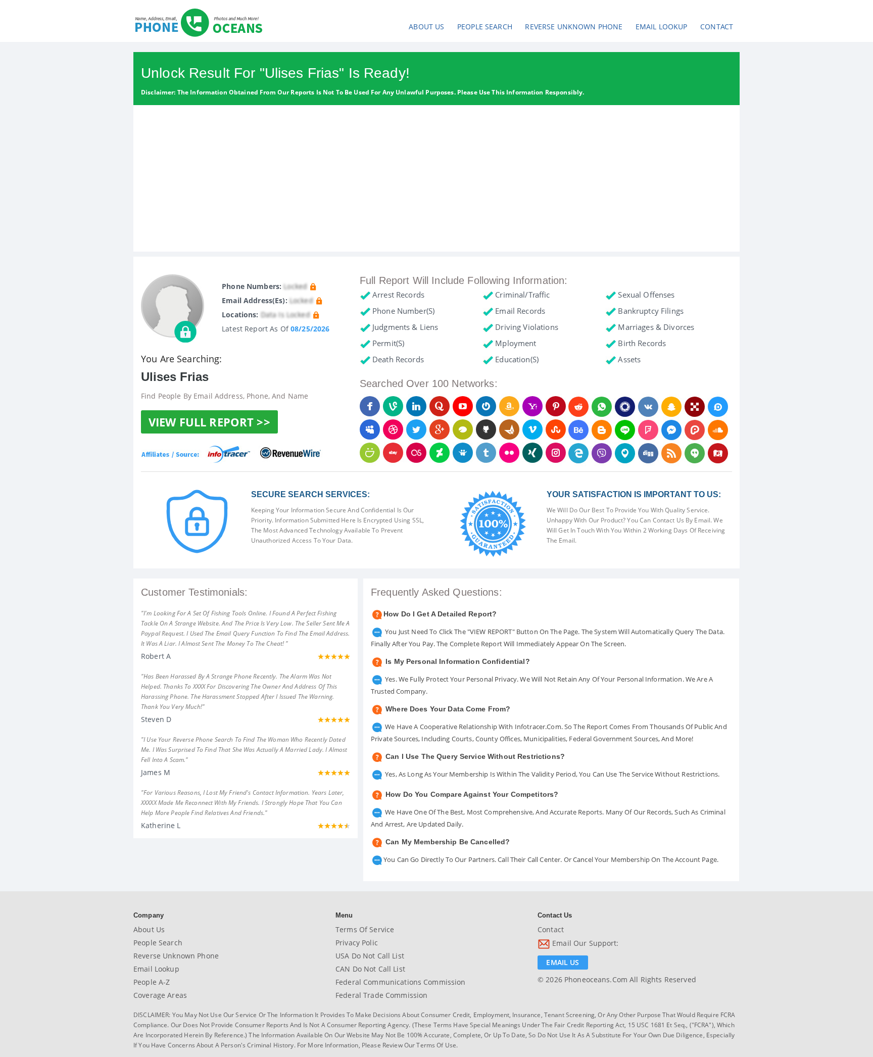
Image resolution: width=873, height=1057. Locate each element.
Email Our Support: (584, 943)
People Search (484, 26)
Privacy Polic (356, 942)
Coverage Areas (160, 995)
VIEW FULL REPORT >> (209, 421)
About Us (426, 26)
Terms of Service (364, 929)
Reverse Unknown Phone (573, 26)
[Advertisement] (436, 181)
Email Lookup (662, 26)
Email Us (562, 962)
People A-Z (151, 982)
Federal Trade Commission (381, 995)
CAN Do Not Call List (370, 969)
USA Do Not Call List (369, 955)
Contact (716, 26)
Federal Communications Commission (400, 982)
